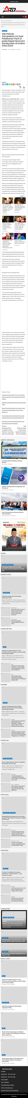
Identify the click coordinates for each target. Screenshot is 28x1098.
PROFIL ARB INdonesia (7, 1088)
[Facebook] (3, 84)
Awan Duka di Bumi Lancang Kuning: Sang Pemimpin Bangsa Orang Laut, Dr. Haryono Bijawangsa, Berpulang (18, 612)
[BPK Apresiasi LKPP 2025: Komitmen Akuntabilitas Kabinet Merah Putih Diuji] (5, 899)
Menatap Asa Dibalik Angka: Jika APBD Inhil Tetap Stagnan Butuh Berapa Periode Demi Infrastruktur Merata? (13, 568)
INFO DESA (13, 812)
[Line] (11, 84)
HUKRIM (5, 702)
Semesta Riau (17, 508)
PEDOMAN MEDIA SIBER (7, 1085)
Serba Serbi (11, 917)
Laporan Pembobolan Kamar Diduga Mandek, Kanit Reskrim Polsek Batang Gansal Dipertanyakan (12, 708)
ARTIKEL (4, 564)
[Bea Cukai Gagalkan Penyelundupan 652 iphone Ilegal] (5, 621)
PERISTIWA (9, 758)
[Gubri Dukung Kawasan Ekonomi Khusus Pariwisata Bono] (14, 501)
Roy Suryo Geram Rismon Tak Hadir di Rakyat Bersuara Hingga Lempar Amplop (18, 889)
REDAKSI (5, 49)
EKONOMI (5, 30)
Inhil (9, 457)
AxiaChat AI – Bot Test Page (8, 1074)
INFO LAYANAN (5, 1082)
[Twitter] (5, 84)
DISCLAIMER (4, 1079)
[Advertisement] (14, 66)
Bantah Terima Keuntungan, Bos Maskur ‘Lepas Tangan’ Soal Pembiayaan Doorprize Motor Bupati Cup (13, 410)
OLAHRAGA (10, 508)
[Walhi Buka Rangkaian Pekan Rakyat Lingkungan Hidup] (14, 585)
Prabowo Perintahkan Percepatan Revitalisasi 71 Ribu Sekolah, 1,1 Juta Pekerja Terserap (12, 873)
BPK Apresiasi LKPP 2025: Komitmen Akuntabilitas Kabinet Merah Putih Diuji (17, 900)
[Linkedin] (7, 84)
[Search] (23, 16)
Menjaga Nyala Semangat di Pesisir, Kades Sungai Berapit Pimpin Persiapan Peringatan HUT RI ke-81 (14, 818)
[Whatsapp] (9, 84)
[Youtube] (13, 84)
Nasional (6, 868)
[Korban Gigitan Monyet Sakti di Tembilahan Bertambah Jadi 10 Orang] (14, 751)
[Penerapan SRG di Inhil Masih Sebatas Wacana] (14, 450)
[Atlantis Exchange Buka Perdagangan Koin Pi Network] (14, 476)
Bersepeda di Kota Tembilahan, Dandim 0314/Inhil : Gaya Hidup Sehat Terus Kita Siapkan (8, 430)
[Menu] (2, 16)
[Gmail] (15, 84)
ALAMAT (3, 1071)
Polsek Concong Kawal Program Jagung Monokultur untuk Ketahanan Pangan (18, 844)
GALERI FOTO (6, 812)
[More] (20, 84)
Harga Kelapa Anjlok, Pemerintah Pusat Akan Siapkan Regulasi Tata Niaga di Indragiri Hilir (12, 1060)
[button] (2, 16)
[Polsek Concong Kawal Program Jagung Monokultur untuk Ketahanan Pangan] (5, 843)
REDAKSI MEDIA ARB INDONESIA (9, 1090)
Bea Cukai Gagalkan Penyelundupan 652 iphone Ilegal (17, 622)
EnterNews (22, 1094)
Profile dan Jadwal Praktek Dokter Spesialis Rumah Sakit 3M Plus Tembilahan (21, 430)
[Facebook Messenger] (17, 84)
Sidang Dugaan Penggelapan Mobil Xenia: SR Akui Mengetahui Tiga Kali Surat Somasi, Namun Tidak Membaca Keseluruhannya (18, 723)
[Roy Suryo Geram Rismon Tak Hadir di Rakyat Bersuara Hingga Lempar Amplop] (5, 889)
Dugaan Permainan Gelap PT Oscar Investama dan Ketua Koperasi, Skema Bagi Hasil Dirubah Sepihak (13, 397)
